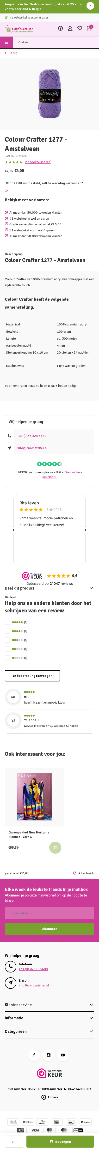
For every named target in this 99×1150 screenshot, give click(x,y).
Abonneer (49, 929)
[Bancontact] (71, 1122)
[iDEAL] (57, 1122)
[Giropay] (78, 1131)
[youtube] (63, 1055)
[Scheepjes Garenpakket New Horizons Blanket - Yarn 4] (34, 797)
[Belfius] (28, 1122)
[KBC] (42, 1122)
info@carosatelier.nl (32, 448)
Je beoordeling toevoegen (32, 676)
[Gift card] (21, 1131)
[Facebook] (34, 1055)
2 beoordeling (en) (38, 162)
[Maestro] (49, 1131)
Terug (13, 53)
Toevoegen (62, 1142)
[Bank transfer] (13, 1122)
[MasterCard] (64, 1131)
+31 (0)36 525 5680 (31, 436)
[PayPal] (86, 1122)
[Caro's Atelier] (19, 29)
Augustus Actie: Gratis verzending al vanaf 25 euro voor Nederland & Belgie (43, 6)
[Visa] (35, 1131)
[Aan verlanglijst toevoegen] (6, 191)
